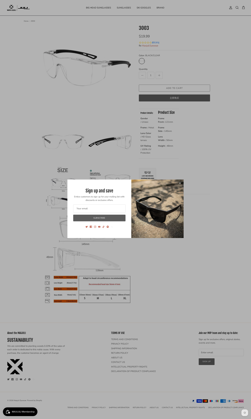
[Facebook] (91, 227)
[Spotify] (108, 227)
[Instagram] (95, 227)
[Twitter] (87, 227)
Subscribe (99, 218)
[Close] (180, 183)
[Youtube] (99, 227)
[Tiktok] (103, 227)
